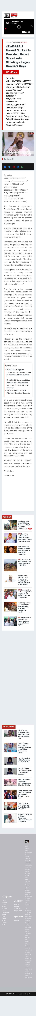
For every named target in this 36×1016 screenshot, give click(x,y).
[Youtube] (7, 507)
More (3, 924)
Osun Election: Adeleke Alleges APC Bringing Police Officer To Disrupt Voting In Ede (25, 593)
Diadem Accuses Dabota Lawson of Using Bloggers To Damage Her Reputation (24, 550)
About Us (16, 904)
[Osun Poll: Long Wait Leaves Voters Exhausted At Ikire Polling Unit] (10, 559)
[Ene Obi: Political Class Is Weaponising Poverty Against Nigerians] (10, 768)
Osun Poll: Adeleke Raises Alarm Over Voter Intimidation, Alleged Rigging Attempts (25, 537)
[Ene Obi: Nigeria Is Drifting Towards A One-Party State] (10, 757)
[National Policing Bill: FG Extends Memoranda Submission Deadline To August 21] (10, 813)
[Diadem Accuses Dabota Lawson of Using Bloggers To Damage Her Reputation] (10, 546)
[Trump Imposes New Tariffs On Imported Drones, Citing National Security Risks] (10, 790)
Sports (4, 914)
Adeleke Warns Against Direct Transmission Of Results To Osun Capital (24, 621)
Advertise (16, 906)
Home (4, 900)
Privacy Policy (18, 910)
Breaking (4, 902)
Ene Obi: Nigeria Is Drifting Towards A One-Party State (24, 760)
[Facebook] (4, 507)
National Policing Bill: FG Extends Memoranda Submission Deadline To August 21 (25, 817)
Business (4, 908)
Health (4, 918)
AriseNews (23, 42)
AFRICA (4, 906)
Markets (16, 920)
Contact (4, 922)
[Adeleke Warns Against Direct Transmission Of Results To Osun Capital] (10, 617)
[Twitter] (5, 507)
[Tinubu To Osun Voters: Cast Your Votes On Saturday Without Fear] (10, 802)
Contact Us (17, 908)
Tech (3, 916)
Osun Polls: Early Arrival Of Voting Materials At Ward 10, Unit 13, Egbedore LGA (24, 524)
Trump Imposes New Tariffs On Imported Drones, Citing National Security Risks (25, 794)
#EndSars (11, 72)
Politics (4, 910)
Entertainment (6, 912)
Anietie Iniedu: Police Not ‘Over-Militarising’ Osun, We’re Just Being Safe (24, 734)
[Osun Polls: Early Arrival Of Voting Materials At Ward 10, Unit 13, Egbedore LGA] (10, 520)
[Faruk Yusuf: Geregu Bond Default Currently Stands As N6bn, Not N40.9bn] (10, 779)
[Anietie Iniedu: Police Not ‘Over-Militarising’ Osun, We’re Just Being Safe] (10, 730)
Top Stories (8, 727)
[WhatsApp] (6, 507)
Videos (4, 920)
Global (4, 904)
